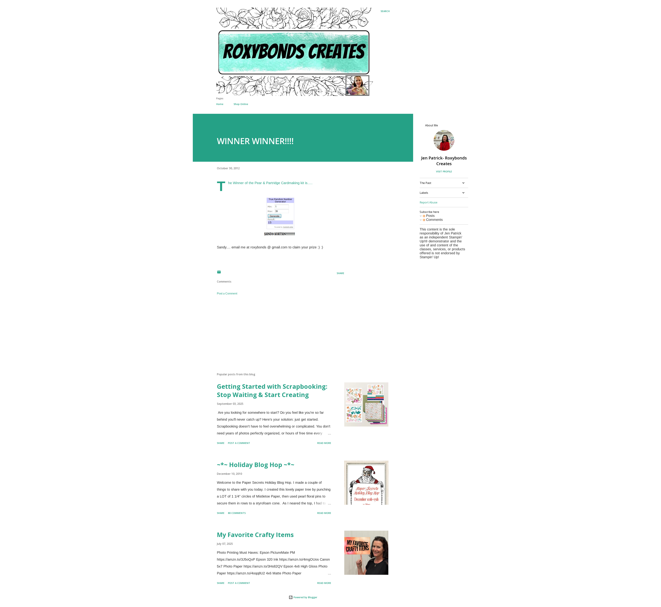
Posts (430, 216)
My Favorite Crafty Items (255, 534)
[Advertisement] (275, 329)
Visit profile (444, 171)
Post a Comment (227, 293)
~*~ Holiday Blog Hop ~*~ (255, 464)
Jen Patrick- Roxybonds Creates (444, 160)
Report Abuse (428, 202)
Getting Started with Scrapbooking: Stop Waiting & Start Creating (272, 390)
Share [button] (340, 273)
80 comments (237, 513)
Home (219, 104)
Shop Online (241, 104)
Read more (324, 443)
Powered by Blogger (305, 597)
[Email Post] (219, 273)
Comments (434, 220)
